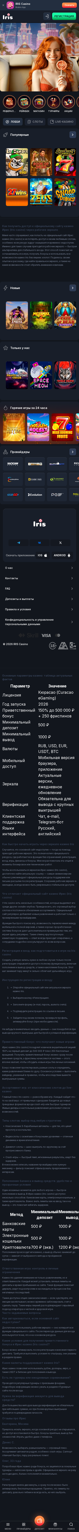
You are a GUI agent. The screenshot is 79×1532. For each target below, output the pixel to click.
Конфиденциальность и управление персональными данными (29, 622)
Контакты (11, 578)
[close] (3, 5)
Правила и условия (18, 609)
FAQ (7, 588)
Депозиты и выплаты (19, 598)
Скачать (69, 5)
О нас (9, 567)
